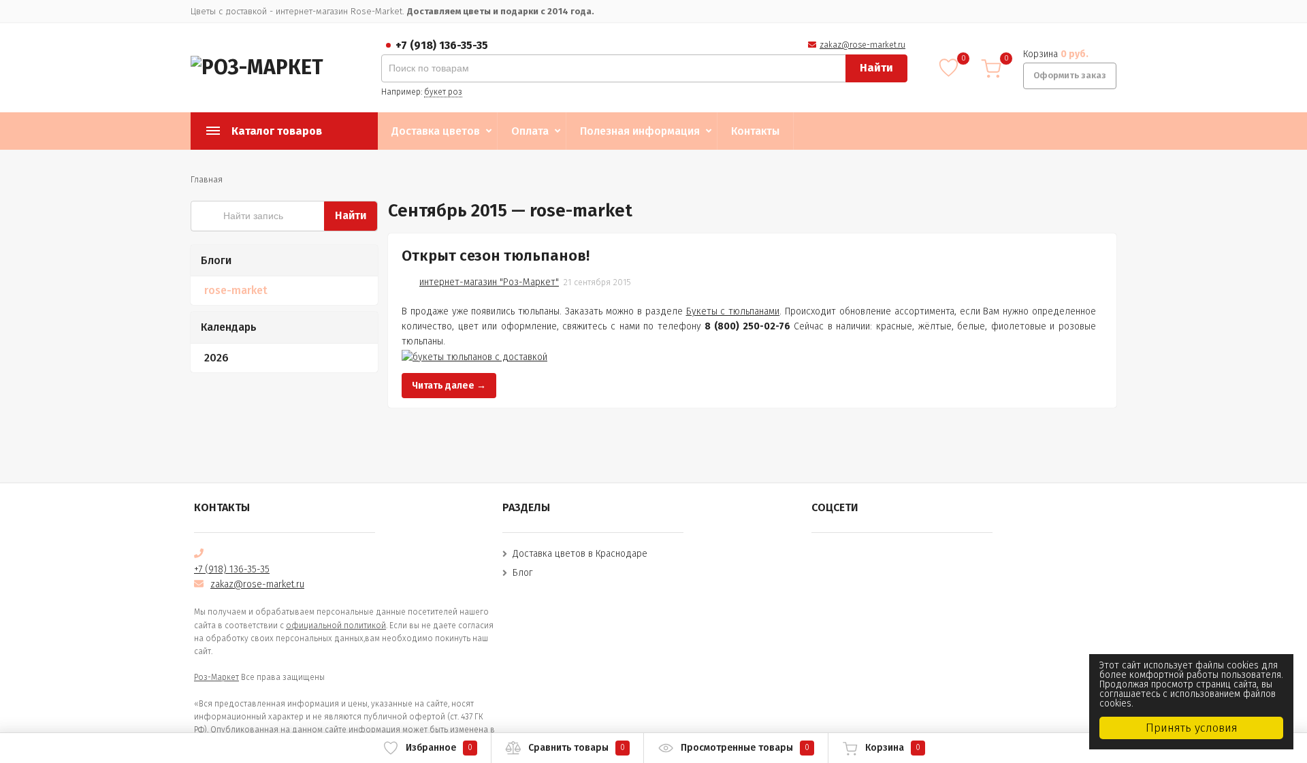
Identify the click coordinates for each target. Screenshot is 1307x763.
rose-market (236, 290)
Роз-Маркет (216, 677)
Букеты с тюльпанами (733, 311)
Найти (876, 67)
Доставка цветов (435, 131)
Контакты (755, 131)
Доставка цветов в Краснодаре (580, 553)
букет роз (443, 92)
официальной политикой (336, 625)
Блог (523, 573)
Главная (207, 179)
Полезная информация (640, 131)
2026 (216, 357)
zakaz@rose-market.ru (862, 45)
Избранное (439, 747)
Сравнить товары (576, 747)
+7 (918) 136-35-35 (442, 45)
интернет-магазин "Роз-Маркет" (489, 282)
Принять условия (1192, 728)
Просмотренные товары (745, 747)
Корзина (892, 747)
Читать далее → (449, 385)
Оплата (530, 131)
